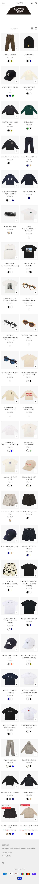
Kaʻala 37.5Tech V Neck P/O (29, 826)
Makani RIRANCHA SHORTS (29, 548)
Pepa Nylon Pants (10, 760)
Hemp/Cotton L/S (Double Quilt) (10, 408)
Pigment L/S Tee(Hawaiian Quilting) (10, 443)
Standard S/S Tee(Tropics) (29, 443)
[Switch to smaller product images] (36, 28)
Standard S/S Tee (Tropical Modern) (10, 299)
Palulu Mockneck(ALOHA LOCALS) (29, 229)
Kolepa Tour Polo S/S (29, 618)
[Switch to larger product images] (32, 28)
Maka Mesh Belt (10, 226)
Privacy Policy (6, 856)
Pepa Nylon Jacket (29, 760)
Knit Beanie (29, 54)
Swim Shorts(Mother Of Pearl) (10, 513)
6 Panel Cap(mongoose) (10, 546)
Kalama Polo (29, 122)
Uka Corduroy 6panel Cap (10, 88)
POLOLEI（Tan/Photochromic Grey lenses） (29, 301)
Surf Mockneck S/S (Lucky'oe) (10, 691)
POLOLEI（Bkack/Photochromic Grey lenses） (10, 338)
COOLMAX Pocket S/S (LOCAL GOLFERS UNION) (29, 584)
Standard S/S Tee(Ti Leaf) (10, 478)
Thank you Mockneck (29, 725)
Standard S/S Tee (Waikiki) (29, 265)
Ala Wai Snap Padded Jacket (10, 123)
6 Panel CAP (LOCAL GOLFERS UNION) (29, 656)
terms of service (7, 852)
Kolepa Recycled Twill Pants (29, 158)
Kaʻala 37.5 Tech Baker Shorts (10, 826)
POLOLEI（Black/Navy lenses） (10, 373)
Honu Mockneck (29, 87)
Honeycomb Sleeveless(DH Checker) (10, 265)
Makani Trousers (10, 54)
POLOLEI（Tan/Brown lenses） (29, 336)
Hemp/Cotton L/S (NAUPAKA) (29, 408)
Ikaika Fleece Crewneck (10, 792)
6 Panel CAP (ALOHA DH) (10, 656)
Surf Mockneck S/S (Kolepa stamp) (10, 726)
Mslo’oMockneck (29, 191)
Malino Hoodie (29, 792)
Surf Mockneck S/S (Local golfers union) (29, 691)
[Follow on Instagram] (3, 863)
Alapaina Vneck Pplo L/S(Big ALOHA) (10, 193)
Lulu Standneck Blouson (10, 157)
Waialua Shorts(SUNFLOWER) (10, 582)
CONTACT (5, 845)
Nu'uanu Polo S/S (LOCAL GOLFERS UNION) (10, 621)
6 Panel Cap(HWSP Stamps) (29, 478)
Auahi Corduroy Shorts (28, 512)
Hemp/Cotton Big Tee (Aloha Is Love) (29, 373)
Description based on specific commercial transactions (18, 849)
